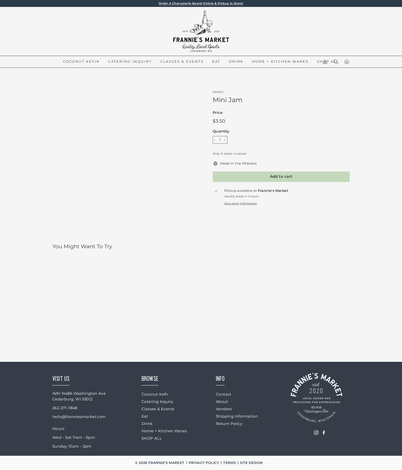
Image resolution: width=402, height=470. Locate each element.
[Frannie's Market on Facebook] (324, 432)
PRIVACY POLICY (204, 463)
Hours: (58, 428)
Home (217, 91)
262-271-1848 (64, 408)
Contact (223, 394)
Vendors (224, 409)
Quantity (221, 131)
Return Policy (229, 423)
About (222, 401)
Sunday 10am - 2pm (71, 446)
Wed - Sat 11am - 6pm (73, 437)
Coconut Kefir (81, 62)
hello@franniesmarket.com (79, 416)
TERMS (229, 463)
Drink (236, 62)
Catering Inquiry (130, 62)
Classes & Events (182, 62)
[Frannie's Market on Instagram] (316, 432)
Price (218, 112)
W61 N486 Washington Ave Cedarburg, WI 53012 (79, 396)
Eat (216, 62)
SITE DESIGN (251, 463)
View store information (240, 203)
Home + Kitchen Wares (280, 62)
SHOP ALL (152, 438)
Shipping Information (237, 416)
